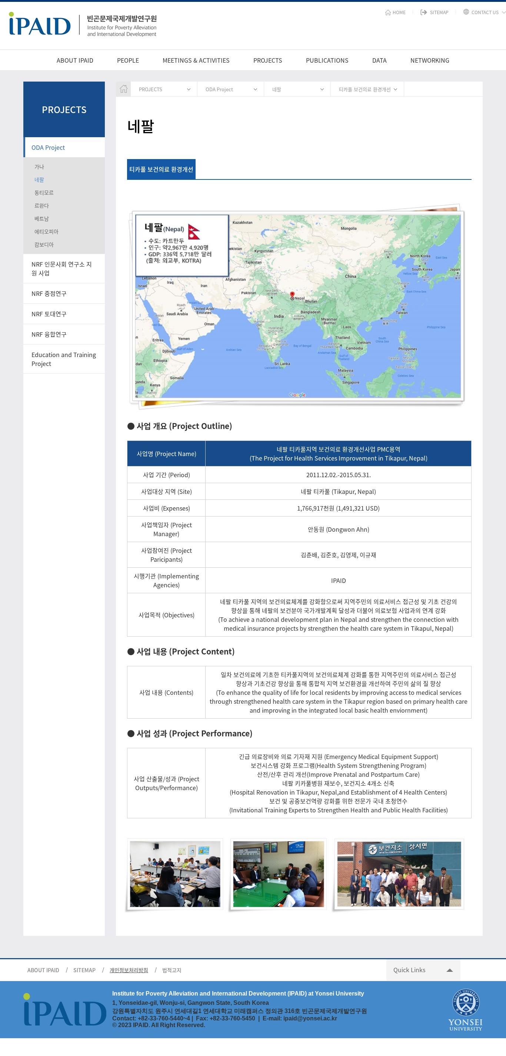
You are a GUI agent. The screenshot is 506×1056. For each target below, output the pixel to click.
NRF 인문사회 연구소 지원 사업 (61, 268)
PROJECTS (267, 60)
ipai (288, 1018)
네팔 (39, 179)
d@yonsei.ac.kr (315, 1018)
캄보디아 (44, 244)
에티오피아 (46, 231)
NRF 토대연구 (49, 313)
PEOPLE (128, 60)
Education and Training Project (63, 359)
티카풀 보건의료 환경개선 (365, 89)
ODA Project (48, 147)
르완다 (41, 205)
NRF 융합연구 (49, 334)
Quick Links (409, 969)
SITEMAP (84, 970)
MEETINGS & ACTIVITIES (196, 60)
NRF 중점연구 (49, 293)
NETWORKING (429, 60)
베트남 (41, 218)
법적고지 (172, 970)
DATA (379, 60)
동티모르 (44, 192)
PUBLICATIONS (327, 60)
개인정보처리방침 (129, 970)
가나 (39, 166)
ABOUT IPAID (75, 60)
